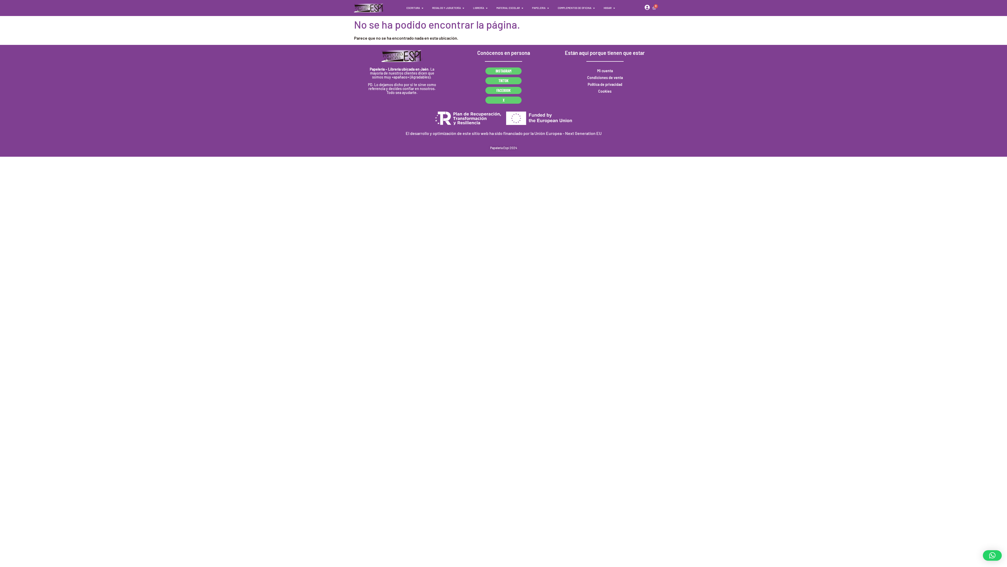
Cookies (605, 91)
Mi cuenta (605, 71)
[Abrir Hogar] (614, 8)
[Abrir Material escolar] (522, 8)
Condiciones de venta (605, 77)
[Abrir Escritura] (422, 8)
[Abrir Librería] (486, 8)
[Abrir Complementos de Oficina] (594, 8)
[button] (992, 555)
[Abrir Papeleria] (548, 8)
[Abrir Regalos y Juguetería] (463, 8)
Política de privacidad (605, 84)
